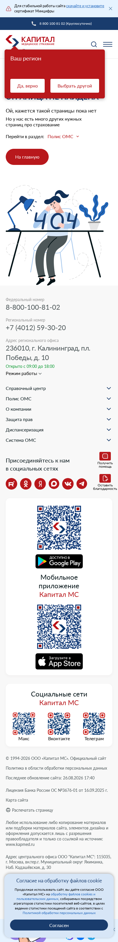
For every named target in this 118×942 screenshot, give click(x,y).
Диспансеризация (25, 429)
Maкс (24, 738)
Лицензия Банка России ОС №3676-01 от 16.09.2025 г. (57, 790)
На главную (27, 156)
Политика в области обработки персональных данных (56, 768)
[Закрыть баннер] (110, 8)
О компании (18, 409)
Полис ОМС (19, 398)
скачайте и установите (85, 5)
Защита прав (19, 419)
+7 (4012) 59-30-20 (36, 327)
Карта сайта (17, 800)
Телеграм (94, 738)
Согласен (59, 925)
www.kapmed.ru (20, 844)
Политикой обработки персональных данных (59, 913)
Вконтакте (59, 738)
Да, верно (27, 85)
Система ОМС (21, 440)
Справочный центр (26, 388)
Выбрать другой (75, 85)
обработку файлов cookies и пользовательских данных (56, 896)
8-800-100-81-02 (33, 307)
